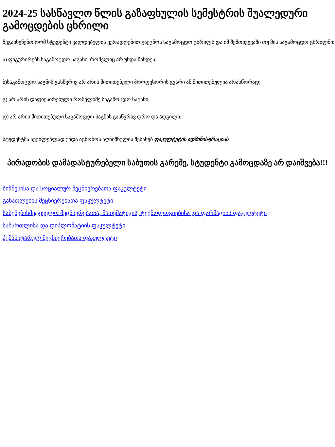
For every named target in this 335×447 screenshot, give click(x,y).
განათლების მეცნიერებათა (41, 200)
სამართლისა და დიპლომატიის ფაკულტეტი (64, 225)
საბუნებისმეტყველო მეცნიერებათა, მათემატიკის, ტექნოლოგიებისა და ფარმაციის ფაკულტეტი (135, 213)
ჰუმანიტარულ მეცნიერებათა (43, 238)
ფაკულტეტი (96, 200)
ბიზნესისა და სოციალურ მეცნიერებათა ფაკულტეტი (75, 188)
